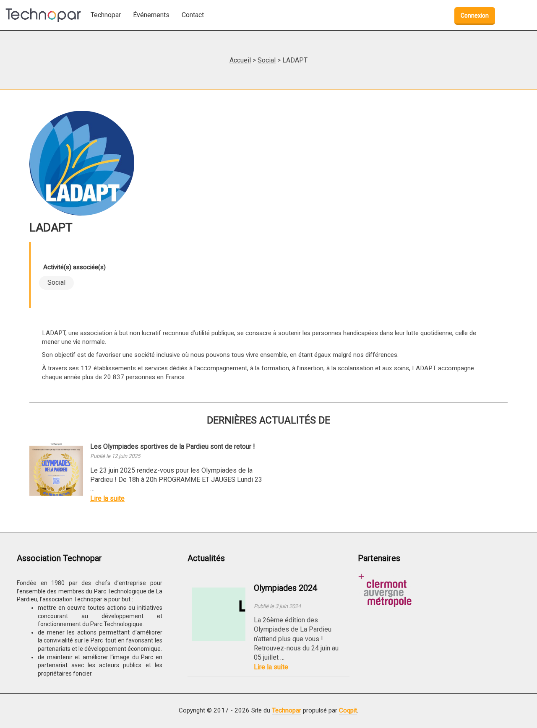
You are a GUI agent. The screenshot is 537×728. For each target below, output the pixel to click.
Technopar (286, 710)
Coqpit (348, 710)
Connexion (475, 15)
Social (267, 60)
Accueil (240, 60)
